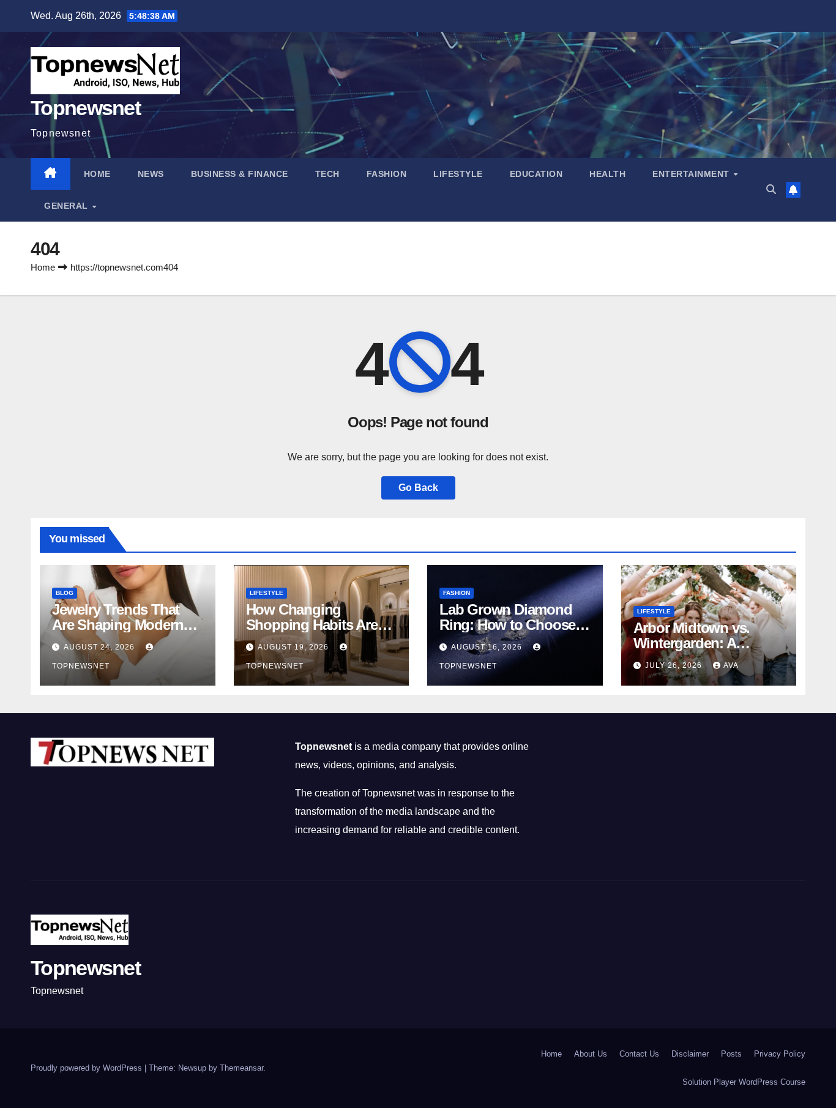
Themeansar (241, 1067)
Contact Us (639, 1053)
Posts (731, 1053)
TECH (327, 174)
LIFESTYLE (458, 174)
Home (97, 174)
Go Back (418, 487)
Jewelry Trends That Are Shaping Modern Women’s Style (117, 624)
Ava (731, 665)
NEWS (151, 174)
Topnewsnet (85, 107)
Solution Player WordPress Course (743, 1082)
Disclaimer (690, 1053)
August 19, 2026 (294, 647)
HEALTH (607, 174)
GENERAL (67, 206)
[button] (771, 189)
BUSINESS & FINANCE (239, 174)
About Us (590, 1053)
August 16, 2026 (487, 647)
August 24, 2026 (100, 647)
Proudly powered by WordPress (87, 1067)
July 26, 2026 (674, 665)
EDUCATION (536, 174)
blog (64, 593)
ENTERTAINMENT (692, 174)
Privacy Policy (779, 1053)
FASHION (387, 174)
